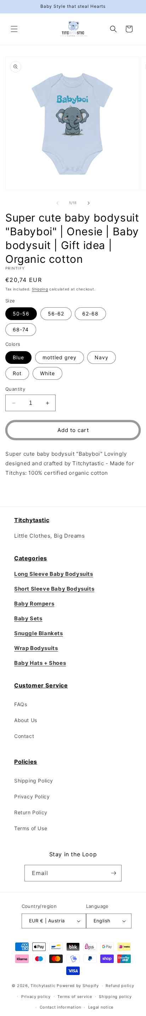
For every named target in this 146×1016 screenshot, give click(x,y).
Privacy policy (36, 996)
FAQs (20, 704)
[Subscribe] (113, 873)
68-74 (21, 329)
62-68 (90, 314)
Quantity (15, 389)
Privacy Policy (32, 796)
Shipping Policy (33, 781)
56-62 (56, 314)
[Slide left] (57, 203)
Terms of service (74, 996)
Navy (101, 357)
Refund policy (120, 985)
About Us (25, 720)
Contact (24, 736)
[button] (14, 29)
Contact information (60, 1007)
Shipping (40, 289)
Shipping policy (115, 996)
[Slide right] (88, 203)
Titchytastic (42, 985)
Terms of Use (30, 828)
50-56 (21, 314)
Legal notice (100, 1007)
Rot (17, 373)
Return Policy (30, 812)
